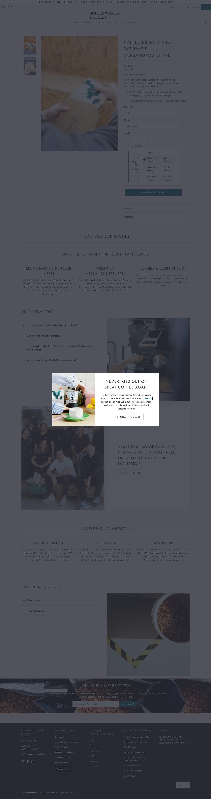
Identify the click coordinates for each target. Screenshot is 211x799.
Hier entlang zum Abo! (127, 417)
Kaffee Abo (147, 398)
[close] (156, 375)
